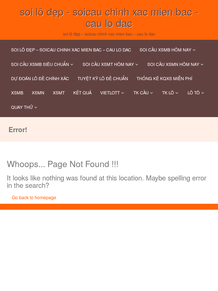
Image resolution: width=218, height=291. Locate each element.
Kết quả (82, 92)
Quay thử (22, 107)
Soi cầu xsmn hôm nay (173, 64)
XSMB (17, 92)
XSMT (59, 92)
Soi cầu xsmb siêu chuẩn (40, 64)
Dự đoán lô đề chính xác (40, 78)
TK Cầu (141, 92)
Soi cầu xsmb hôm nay (165, 50)
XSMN (38, 92)
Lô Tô (194, 92)
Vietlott (110, 92)
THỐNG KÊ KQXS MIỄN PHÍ (164, 78)
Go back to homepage (34, 197)
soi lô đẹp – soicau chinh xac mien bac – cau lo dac (71, 50)
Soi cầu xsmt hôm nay (108, 64)
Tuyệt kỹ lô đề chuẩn (102, 78)
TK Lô (168, 92)
